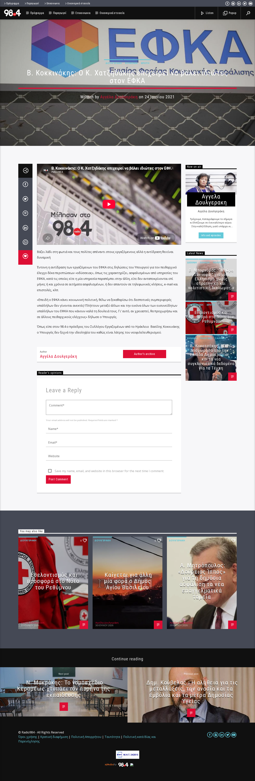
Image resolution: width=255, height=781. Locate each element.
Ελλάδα (205, 262)
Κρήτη (145, 63)
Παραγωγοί (33, 3)
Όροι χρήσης (27, 737)
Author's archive (144, 354)
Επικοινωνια (53, 3)
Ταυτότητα (112, 737)
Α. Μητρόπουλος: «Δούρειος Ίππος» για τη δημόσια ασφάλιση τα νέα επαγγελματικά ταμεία (202, 581)
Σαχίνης (220, 338)
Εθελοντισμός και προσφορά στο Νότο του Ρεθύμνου (211, 317)
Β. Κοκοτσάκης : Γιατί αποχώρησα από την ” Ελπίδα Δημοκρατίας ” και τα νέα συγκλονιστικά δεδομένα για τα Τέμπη (211, 357)
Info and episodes (211, 235)
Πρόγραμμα (12, 3)
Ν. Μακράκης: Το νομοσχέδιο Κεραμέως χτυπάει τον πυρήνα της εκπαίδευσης (64, 689)
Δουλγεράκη (113, 63)
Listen (209, 13)
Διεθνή (192, 262)
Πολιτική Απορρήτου (86, 737)
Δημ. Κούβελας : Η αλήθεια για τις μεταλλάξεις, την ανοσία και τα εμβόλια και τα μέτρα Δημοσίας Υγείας (192, 692)
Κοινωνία (131, 63)
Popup (232, 13)
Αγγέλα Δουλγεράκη (119, 96)
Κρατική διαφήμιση (54, 737)
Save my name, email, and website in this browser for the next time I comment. (109, 471)
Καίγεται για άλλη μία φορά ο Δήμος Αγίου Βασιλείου (128, 581)
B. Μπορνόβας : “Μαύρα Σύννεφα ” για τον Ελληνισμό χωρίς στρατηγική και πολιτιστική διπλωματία (211, 279)
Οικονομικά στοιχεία (78, 3)
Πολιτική (219, 262)
